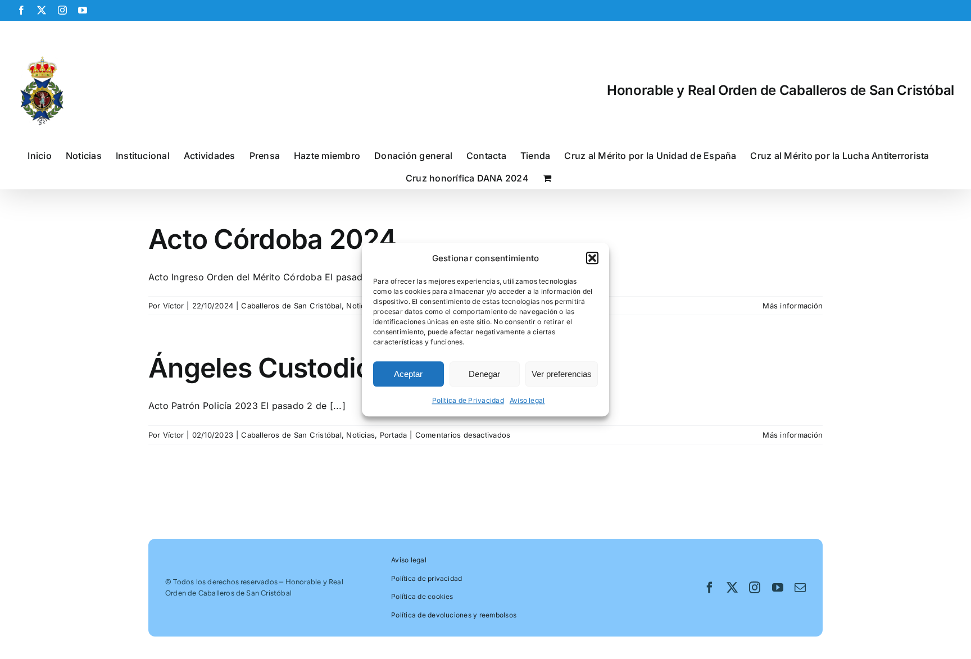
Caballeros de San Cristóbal (291, 305)
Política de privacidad (426, 578)
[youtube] (777, 587)
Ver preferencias (562, 374)
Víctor (173, 305)
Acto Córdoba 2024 (272, 239)
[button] (592, 258)
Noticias (360, 305)
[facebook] (709, 587)
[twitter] (732, 587)
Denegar (484, 374)
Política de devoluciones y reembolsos (453, 615)
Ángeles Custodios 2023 (304, 367)
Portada (393, 434)
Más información (793, 305)
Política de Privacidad (468, 401)
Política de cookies (422, 596)
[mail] (800, 587)
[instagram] (754, 587)
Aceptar (408, 374)
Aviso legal (527, 401)
